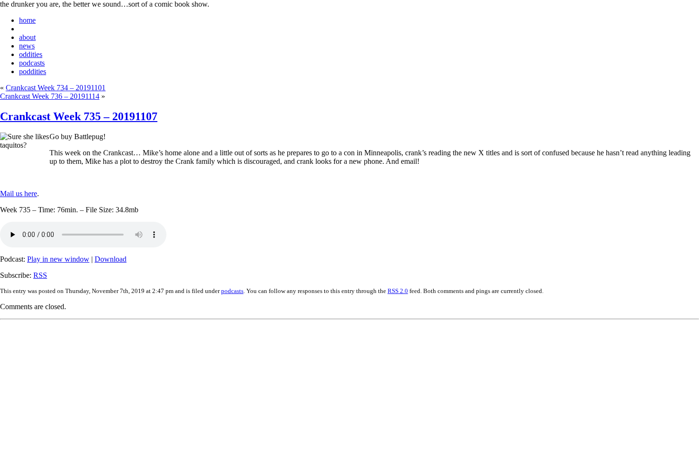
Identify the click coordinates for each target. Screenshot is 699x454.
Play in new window (58, 259)
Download (110, 259)
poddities (32, 71)
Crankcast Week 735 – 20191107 (78, 116)
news (27, 46)
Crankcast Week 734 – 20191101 (56, 88)
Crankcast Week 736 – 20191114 (49, 96)
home (27, 20)
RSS (40, 275)
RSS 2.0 (398, 290)
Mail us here (18, 193)
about (27, 37)
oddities (30, 54)
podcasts (32, 63)
